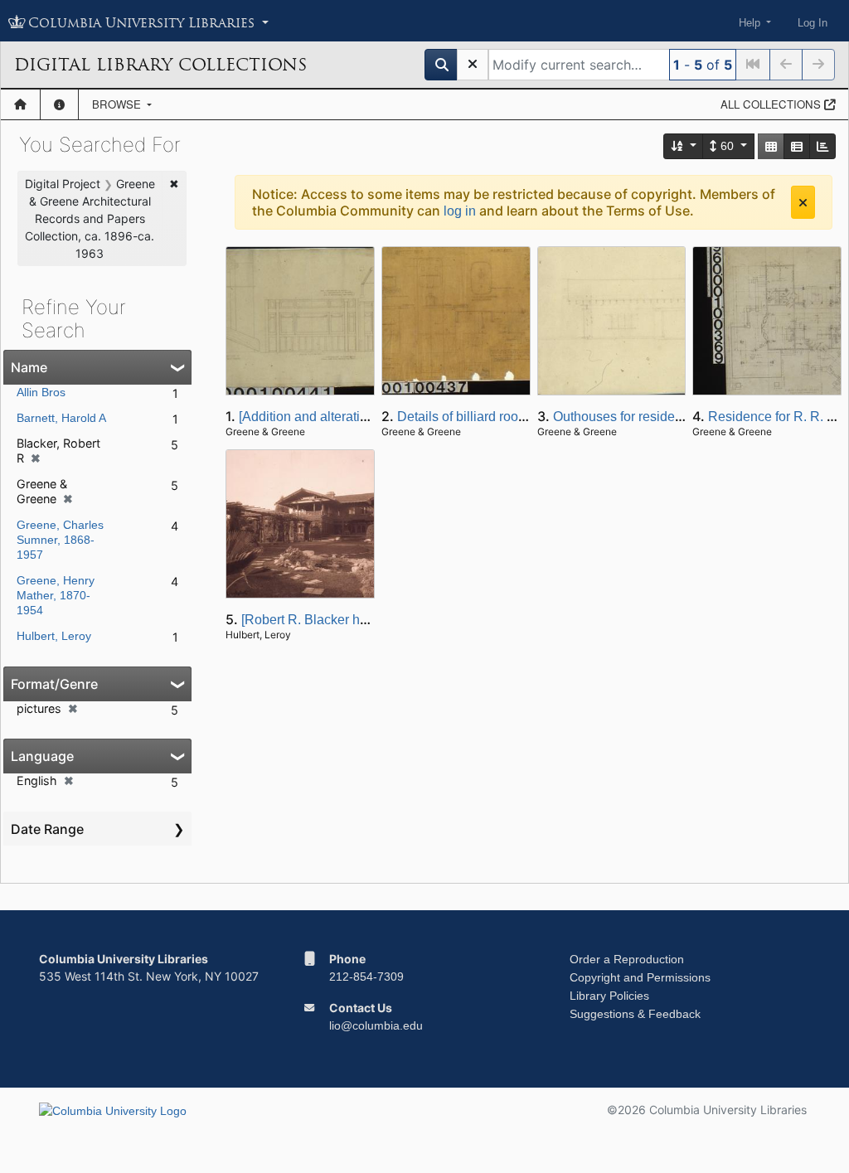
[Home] (20, 104)
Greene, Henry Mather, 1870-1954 (56, 595)
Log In (812, 23)
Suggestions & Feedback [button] (635, 1013)
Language (42, 756)
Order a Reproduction (627, 959)
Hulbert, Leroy (54, 635)
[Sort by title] (684, 146)
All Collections (772, 104)
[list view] (797, 146)
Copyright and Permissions (640, 977)
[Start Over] (472, 64)
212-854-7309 (366, 976)
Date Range (47, 829)
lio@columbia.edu (376, 1025)
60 (727, 146)
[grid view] (771, 146)
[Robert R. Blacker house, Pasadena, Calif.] (369, 620)
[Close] (803, 202)
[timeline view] (822, 146)
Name (29, 367)
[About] (59, 104)
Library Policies (609, 995)
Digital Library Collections (160, 65)
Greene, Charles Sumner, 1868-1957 (60, 539)
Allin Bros (41, 392)
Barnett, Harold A (61, 417)
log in (460, 211)
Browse (118, 104)
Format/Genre (54, 684)
